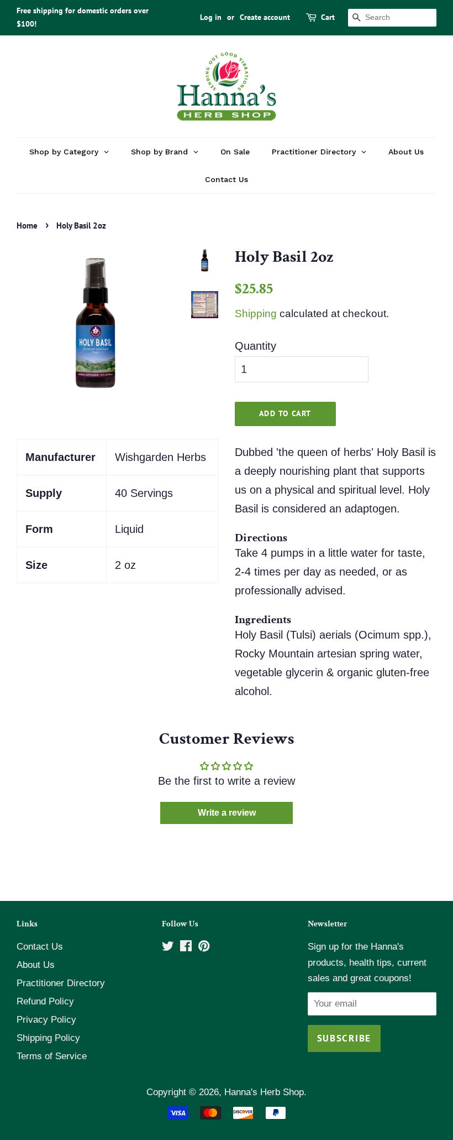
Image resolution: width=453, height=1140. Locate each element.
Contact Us (40, 946)
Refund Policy (45, 1001)
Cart (328, 17)
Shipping (256, 313)
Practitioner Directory (61, 983)
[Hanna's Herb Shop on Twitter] (168, 947)
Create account (265, 17)
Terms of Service (52, 1056)
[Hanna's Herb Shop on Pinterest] (204, 947)
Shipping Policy (48, 1038)
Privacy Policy (46, 1019)
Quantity (255, 346)
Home (27, 225)
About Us (36, 965)
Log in (211, 17)
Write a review (227, 812)
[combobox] (392, 18)
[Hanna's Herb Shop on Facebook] (186, 947)
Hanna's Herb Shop (264, 1092)
